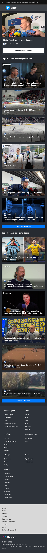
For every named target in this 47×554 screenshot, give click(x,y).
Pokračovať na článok (23, 51)
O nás (4, 510)
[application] (23, 25)
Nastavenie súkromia (9, 529)
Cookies (4, 524)
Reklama (4, 516)
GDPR (4, 527)
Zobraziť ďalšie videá (23, 226)
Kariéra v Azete (7, 518)
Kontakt (4, 513)
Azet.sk (4, 507)
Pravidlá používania (8, 521)
